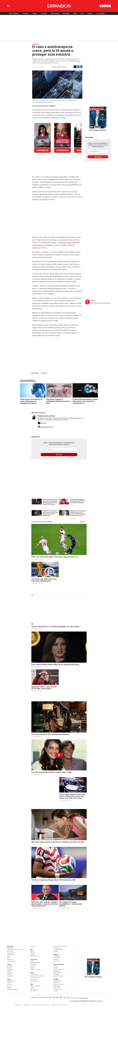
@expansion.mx (61, 997)
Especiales (57, 961)
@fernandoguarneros (46, 427)
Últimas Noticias (13, 13)
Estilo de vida (34, 956)
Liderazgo (57, 957)
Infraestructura (35, 977)
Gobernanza (34, 989)
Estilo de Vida (58, 989)
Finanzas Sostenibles (60, 946)
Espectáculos (11, 981)
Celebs (32, 954)
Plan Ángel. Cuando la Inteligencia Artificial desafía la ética (58, 401)
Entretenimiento (35, 962)
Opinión (9, 974)
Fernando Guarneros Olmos (46, 416)
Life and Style (100, 13)
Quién (9, 979)
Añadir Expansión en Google (60, 66)
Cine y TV (33, 966)
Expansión (10, 946)
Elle (31, 949)
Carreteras (43, 373)
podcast (93, 300)
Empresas (25, 13)
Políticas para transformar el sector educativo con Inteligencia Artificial (31, 401)
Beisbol (56, 967)
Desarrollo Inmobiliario (37, 976)
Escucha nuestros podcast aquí (100, 303)
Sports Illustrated (59, 964)
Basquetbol (57, 971)
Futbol (56, 966)
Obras (75, 13)
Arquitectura (34, 979)
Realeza (9, 982)
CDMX (9, 971)
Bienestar (57, 987)
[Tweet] (75, 66)
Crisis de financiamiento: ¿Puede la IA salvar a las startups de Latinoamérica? (85, 401)
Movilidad (33, 991)
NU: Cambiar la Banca (98, 130)
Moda (9, 986)
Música (32, 967)
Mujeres (90, 13)
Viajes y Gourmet (12, 989)
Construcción (34, 974)
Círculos (9, 984)
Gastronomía (57, 981)
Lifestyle (56, 974)
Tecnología (65, 13)
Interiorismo (34, 981)
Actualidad (57, 956)
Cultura (32, 946)
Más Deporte (58, 972)
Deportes (33, 964)
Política (34, 13)
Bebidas (56, 982)
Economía (44, 13)
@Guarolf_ (52, 106)
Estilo (32, 961)
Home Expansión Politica (15, 949)
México (9, 967)
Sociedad (10, 976)
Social (32, 987)
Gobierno (10, 966)
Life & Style (33, 959)
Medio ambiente (35, 986)
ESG (82, 13)
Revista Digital (105, 6)
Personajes (57, 986)
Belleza (9, 987)
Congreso (10, 969)
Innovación (57, 947)
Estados (9, 972)
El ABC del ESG (58, 949)
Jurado (56, 991)
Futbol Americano (59, 969)
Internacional (54, 13)
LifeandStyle (11, 961)
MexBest (56, 979)
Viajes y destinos (59, 984)
